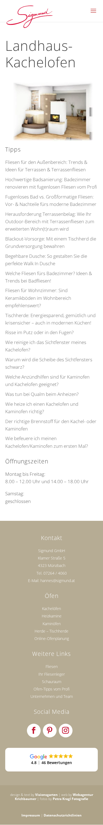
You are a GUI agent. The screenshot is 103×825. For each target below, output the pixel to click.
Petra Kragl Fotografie (70, 798)
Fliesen (52, 666)
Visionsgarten (46, 794)
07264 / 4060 (55, 573)
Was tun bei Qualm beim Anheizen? (42, 394)
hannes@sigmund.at (57, 580)
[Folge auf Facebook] (34, 730)
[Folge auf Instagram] (66, 730)
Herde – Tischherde (51, 631)
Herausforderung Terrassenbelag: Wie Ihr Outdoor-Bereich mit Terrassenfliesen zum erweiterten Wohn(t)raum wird (49, 221)
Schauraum (51, 681)
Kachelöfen (51, 608)
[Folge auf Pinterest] (50, 730)
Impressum (30, 815)
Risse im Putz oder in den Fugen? (39, 332)
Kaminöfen (52, 623)
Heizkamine (52, 616)
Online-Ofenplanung (51, 638)
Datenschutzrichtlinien (63, 815)
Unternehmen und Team (51, 696)
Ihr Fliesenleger (51, 674)
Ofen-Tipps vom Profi (51, 689)
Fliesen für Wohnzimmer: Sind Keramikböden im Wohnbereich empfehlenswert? (38, 297)
